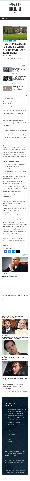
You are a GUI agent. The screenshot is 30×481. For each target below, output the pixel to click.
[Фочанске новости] (3, 18)
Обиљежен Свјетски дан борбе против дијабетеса (16, 393)
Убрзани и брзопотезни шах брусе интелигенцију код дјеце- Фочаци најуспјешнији (13, 386)
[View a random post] (26, 18)
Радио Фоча (9, 245)
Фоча (14, 40)
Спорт (10, 40)
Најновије (5, 40)
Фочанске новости (14, 55)
